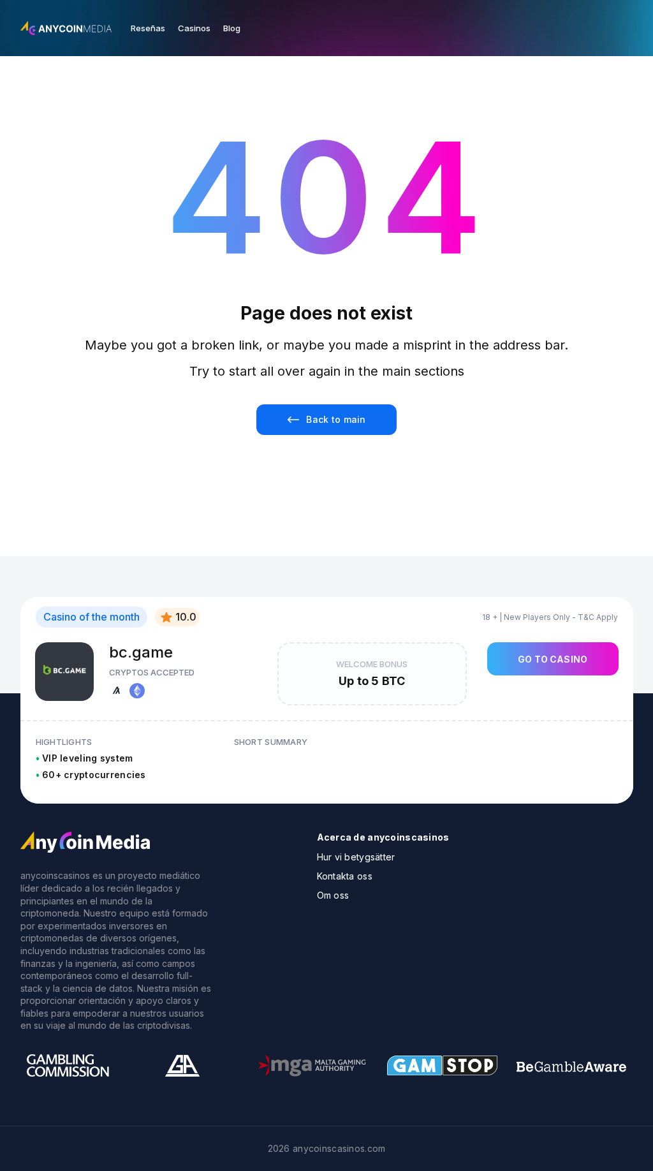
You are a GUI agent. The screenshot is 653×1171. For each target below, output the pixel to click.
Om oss (333, 895)
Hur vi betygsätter (356, 856)
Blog (231, 28)
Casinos (194, 28)
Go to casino (552, 659)
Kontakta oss (344, 876)
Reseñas (148, 28)
